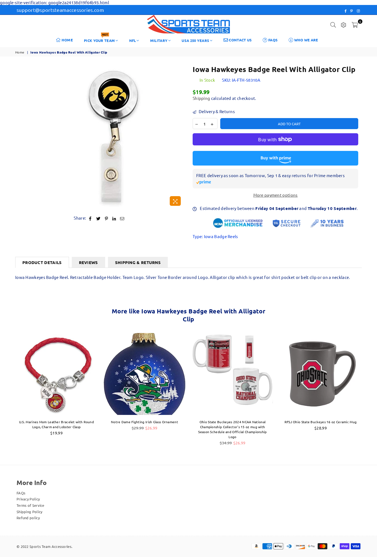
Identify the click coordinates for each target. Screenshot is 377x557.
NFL (132, 40)
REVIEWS (88, 262)
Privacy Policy (28, 499)
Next (371, 392)
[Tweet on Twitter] (98, 218)
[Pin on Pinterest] (106, 218)
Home (67, 40)
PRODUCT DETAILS (42, 262)
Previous (6, 392)
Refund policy (28, 517)
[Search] (333, 24)
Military (159, 40)
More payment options (275, 195)
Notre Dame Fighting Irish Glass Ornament (144, 422)
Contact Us (240, 40)
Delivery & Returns (216, 111)
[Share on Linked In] (114, 218)
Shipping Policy (30, 511)
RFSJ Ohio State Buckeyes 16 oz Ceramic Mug (321, 422)
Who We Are (305, 40)
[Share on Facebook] (90, 218)
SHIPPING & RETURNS (138, 262)
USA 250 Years (195, 40)
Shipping (201, 98)
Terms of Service (30, 505)
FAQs (272, 40)
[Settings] (343, 24)
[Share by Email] (122, 218)
